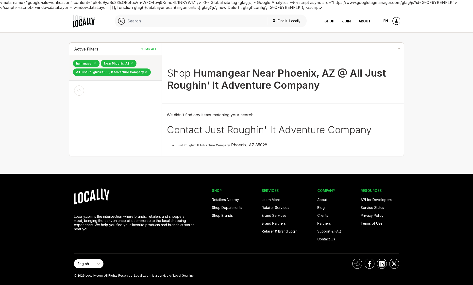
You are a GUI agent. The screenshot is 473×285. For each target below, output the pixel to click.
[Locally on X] (394, 264)
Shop (329, 21)
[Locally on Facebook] (369, 264)
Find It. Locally (288, 21)
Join (346, 21)
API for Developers (376, 200)
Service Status (372, 207)
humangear (84, 63)
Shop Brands (222, 215)
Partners (324, 223)
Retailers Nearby (225, 200)
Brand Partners (274, 223)
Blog (321, 207)
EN (385, 21)
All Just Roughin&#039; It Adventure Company (110, 72)
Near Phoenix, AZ (117, 63)
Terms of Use (372, 223)
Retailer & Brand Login (280, 231)
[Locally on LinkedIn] (382, 264)
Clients (322, 215)
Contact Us (326, 239)
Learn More (271, 200)
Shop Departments (227, 207)
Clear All (148, 49)
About (365, 21)
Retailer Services (275, 207)
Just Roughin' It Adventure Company (203, 145)
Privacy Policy (372, 215)
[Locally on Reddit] (357, 264)
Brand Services (274, 215)
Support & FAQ (329, 231)
